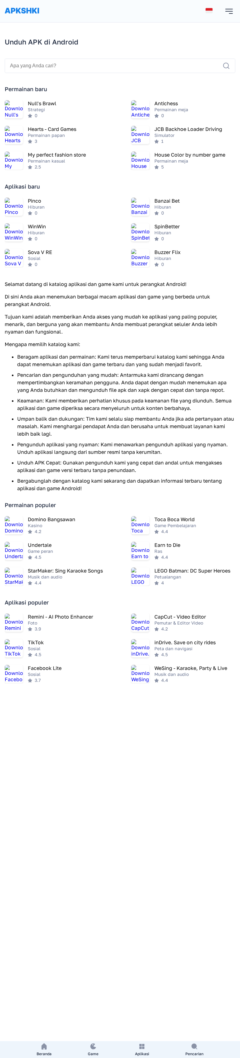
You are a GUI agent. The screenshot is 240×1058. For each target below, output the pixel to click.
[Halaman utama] (22, 16)
